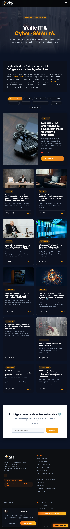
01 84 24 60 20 (43, 505)
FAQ (5, 505)
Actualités (26, 103)
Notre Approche (8, 502)
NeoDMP (54, 82)
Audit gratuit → (41, 476)
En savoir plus (26, 519)
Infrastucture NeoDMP (40, 103)
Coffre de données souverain (45, 473)
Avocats (28, 98)
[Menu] (66, 3)
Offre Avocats (40, 494)
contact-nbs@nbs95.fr (45, 502)
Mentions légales (45, 526)
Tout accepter (28, 523)
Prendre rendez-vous (60, 525)
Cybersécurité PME (42, 461)
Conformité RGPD (55, 98)
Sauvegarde (56, 103)
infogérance (23, 82)
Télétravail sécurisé (42, 485)
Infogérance (13, 103)
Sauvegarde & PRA (42, 470)
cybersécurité (19, 77)
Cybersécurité (40, 98)
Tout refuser (12, 523)
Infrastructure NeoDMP (43, 464)
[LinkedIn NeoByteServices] (5, 475)
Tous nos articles (15, 98)
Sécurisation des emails (43, 467)
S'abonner (52, 430)
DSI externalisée (41, 491)
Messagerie (35, 107)
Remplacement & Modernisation (46, 488)
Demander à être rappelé (51, 513)
